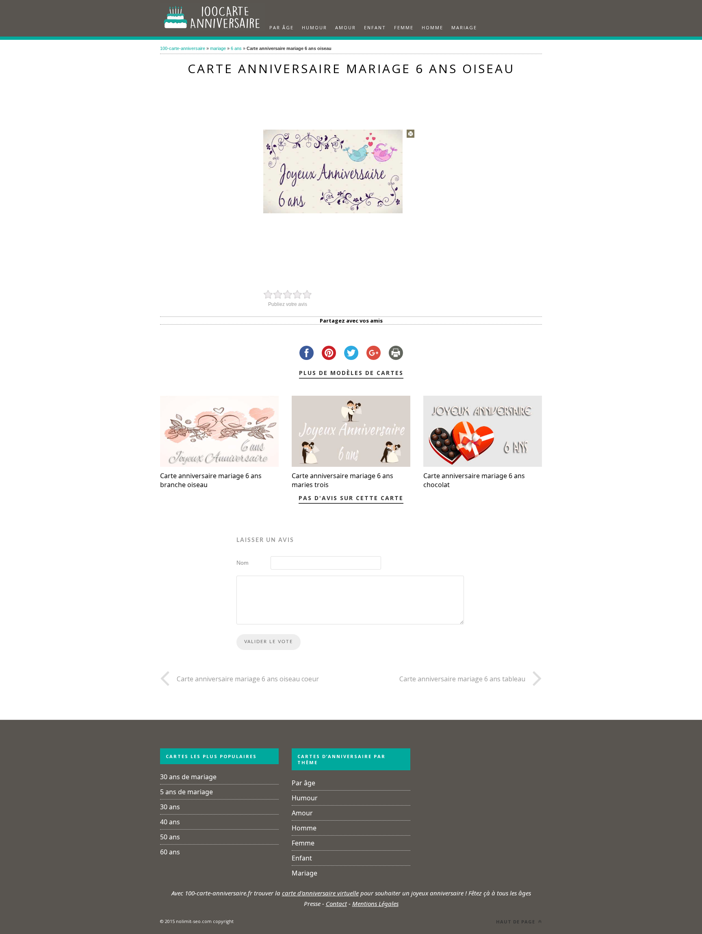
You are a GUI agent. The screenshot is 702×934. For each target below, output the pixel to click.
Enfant (375, 27)
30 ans (170, 806)
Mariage (464, 27)
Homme (432, 27)
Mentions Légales (375, 903)
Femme (404, 27)
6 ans (236, 48)
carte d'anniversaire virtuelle (320, 893)
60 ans (170, 851)
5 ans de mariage (186, 791)
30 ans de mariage (188, 776)
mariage (218, 48)
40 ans (170, 821)
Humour (314, 27)
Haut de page (516, 922)
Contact (336, 903)
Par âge (281, 27)
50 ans (170, 836)
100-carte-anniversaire (182, 48)
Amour (345, 27)
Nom (242, 562)
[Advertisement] (351, 98)
